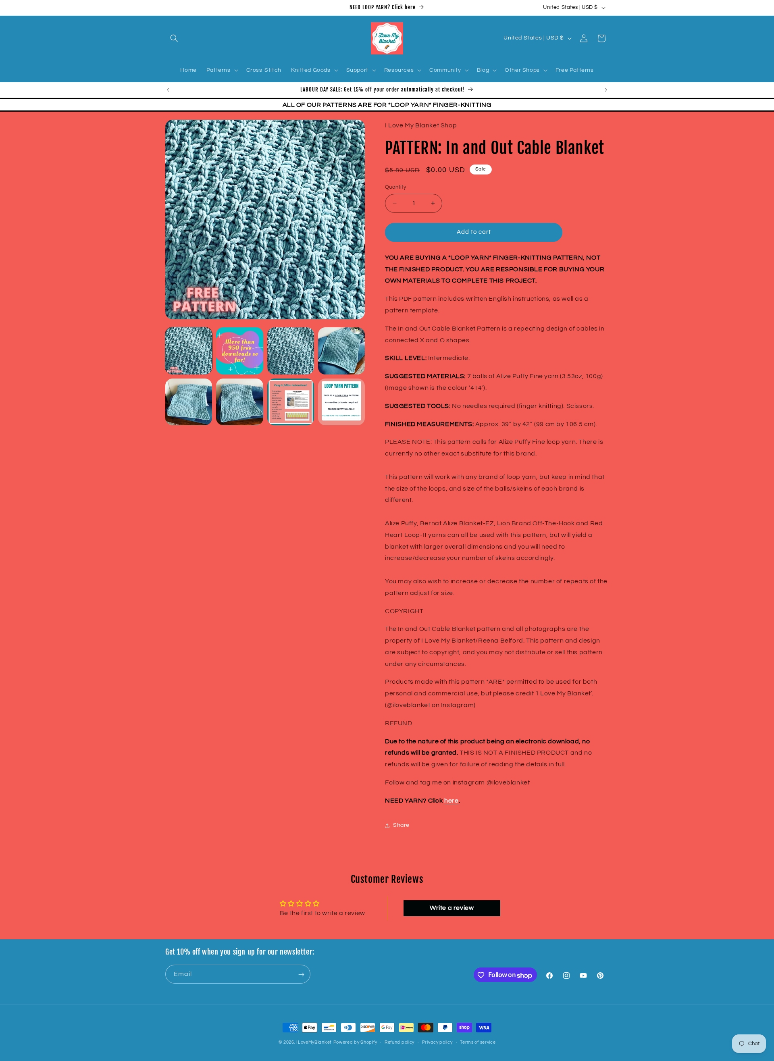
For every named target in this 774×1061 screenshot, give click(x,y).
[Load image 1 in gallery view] (188, 350)
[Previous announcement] (168, 90)
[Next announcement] (606, 90)
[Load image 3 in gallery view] (290, 350)
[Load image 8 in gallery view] (341, 402)
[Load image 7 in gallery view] (290, 402)
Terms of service (477, 1042)
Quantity (395, 187)
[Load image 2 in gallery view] (239, 350)
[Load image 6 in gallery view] (239, 402)
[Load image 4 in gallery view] (341, 350)
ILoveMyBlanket (314, 1042)
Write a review (452, 908)
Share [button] (401, 825)
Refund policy (399, 1042)
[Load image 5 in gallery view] (188, 402)
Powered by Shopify (355, 1042)
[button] (174, 38)
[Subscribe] (301, 974)
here (451, 800)
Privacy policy (437, 1042)
